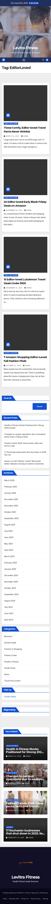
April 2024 (8, 620)
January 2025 (10, 569)
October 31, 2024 (13, 365)
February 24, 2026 (16, 837)
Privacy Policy (36, 899)
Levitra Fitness (25, 48)
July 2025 (8, 531)
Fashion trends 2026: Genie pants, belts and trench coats (25, 806)
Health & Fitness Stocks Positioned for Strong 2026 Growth (24, 752)
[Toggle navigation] (23, 60)
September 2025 (11, 518)
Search (8, 398)
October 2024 (10, 588)
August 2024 (9, 601)
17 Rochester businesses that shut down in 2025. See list (25, 833)
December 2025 (11, 499)
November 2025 (11, 506)
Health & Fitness (11, 662)
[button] (43, 60)
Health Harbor (10, 697)
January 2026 (10, 493)
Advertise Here (14, 899)
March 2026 (9, 480)
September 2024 (11, 594)
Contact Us (25, 899)
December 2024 (11, 575)
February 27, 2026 (16, 810)
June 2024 (8, 613)
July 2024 (8, 607)
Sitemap (45, 899)
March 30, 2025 (12, 136)
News (6, 674)
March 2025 (9, 556)
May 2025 (8, 544)
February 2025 (10, 563)
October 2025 (10, 512)
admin (25, 136)
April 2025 (8, 550)
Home (5, 899)
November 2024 (11, 582)
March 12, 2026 (15, 756)
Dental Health (10, 643)
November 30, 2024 (14, 210)
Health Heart (9, 668)
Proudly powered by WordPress (14, 893)
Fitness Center (10, 655)
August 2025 (9, 525)
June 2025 (8, 537)
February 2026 (10, 487)
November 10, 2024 (14, 288)
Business (8, 636)
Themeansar (43, 893)
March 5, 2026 (14, 783)
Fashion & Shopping (11, 353)
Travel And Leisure (10, 123)
